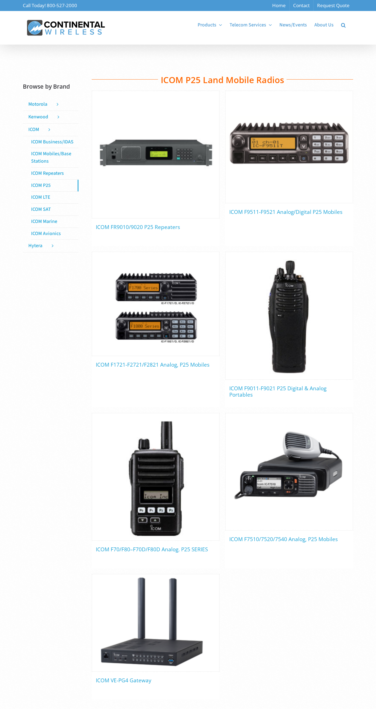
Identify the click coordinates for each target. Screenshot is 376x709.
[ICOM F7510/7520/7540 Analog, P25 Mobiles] (289, 472)
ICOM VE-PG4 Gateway (123, 680)
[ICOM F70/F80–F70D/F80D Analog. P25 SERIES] (156, 477)
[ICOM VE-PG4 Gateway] (156, 623)
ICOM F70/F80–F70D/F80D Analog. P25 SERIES (152, 549)
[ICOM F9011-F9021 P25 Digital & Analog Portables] (289, 316)
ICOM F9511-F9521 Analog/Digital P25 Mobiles (285, 212)
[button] (343, 25)
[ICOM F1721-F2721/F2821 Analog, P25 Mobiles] (156, 304)
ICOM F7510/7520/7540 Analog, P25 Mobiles (283, 539)
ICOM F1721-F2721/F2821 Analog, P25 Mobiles (152, 364)
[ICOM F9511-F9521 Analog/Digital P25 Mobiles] (289, 147)
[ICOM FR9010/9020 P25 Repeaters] (156, 155)
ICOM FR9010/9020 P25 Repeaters (138, 227)
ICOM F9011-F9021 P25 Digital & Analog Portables (277, 391)
